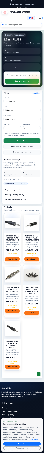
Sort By (7, 97)
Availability (8, 115)
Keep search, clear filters (22, 146)
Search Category (22, 81)
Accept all (22, 444)
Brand (6, 106)
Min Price (7, 124)
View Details (12, 259)
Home (4, 408)
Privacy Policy (8, 415)
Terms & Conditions (10, 411)
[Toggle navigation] (40, 18)
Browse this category (22, 152)
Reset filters (36, 93)
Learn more (34, 439)
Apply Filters (22, 141)
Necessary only (22, 448)
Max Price (27, 124)
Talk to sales (22, 7)
